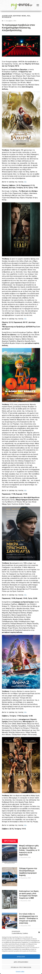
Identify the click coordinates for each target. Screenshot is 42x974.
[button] (39, 932)
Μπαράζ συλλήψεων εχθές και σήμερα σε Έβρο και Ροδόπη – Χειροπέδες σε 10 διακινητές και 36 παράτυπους (29, 850)
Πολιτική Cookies (20, 971)
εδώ (25, 182)
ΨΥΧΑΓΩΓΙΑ (6, 17)
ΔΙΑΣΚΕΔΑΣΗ (7, 16)
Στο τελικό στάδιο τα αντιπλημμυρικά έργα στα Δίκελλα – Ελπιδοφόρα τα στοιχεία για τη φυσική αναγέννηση (28, 918)
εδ (24, 490)
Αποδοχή (21, 957)
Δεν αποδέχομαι (21, 962)
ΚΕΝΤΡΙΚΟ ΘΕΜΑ (19, 16)
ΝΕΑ (28, 16)
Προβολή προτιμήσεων (21, 967)
